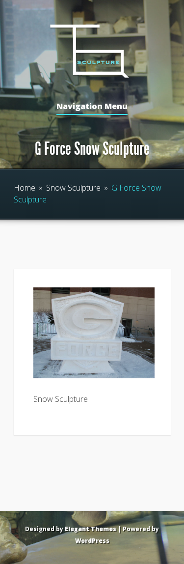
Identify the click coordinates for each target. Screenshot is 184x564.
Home (24, 187)
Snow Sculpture (73, 187)
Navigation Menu (92, 107)
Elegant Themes (90, 529)
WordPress (92, 540)
